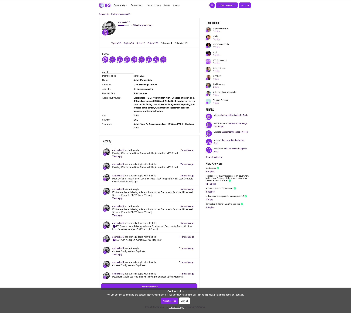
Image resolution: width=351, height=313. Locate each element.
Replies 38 (129, 43)
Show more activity (149, 286)
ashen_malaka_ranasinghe (224, 92)
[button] (227, 5)
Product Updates (153, 5)
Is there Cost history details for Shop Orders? (225, 196)
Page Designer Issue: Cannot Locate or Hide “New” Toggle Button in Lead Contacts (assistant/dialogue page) (152, 180)
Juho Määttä (219, 148)
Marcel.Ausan (219, 68)
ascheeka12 (124, 22)
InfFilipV (217, 76)
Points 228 (153, 43)
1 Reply (209, 199)
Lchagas (217, 132)
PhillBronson (219, 84)
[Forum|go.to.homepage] (105, 5)
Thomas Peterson (220, 100)
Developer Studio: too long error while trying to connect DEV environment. (148, 276)
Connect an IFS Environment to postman (223, 204)
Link (215, 52)
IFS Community (220, 60)
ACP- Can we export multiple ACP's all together (136, 239)
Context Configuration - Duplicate (128, 251)
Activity (107, 141)
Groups (176, 5)
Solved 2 (140, 43)
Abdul (215, 36)
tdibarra (217, 115)
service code (211, 168)
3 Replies (210, 191)
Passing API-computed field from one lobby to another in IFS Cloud (145, 153)
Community (104, 14)
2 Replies (210, 171)
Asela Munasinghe (221, 44)
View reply (117, 156)
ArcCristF (218, 140)
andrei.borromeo (221, 123)
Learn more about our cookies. (229, 294)
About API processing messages (219, 188)
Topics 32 (116, 43)
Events (167, 5)
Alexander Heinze (220, 28)
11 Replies (211, 183)
